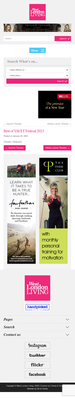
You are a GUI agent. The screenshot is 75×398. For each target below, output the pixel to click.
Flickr (37, 364)
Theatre (7, 141)
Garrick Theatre (13, 124)
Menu (34, 50)
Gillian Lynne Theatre (59, 124)
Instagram (37, 345)
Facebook (37, 374)
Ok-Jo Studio (42, 389)
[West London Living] (37, 12)
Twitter (37, 355)
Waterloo (17, 141)
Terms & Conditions (59, 386)
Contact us (45, 386)
